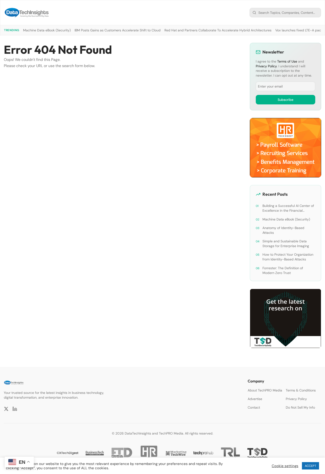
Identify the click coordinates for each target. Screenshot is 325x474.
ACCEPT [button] (310, 466)
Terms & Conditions (301, 390)
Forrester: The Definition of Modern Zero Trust (282, 270)
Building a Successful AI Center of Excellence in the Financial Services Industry (288, 208)
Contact (254, 407)
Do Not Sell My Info (300, 407)
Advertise (255, 399)
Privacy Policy (266, 66)
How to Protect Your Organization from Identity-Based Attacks (287, 256)
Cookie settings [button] (285, 466)
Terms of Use (287, 61)
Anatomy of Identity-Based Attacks (283, 230)
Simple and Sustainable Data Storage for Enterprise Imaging (285, 243)
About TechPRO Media (265, 390)
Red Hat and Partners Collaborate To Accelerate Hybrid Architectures (217, 30)
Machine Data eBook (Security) (47, 30)
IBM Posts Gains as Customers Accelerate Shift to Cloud (117, 30)
